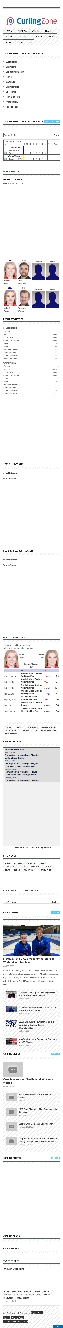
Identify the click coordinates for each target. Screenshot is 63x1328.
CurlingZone (36, 1313)
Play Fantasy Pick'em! (42, 847)
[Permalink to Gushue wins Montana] (11, 1126)
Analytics (38, 36)
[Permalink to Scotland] (11, 1008)
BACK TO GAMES (13, 171)
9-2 (57, 676)
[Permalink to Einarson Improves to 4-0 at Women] (11, 1097)
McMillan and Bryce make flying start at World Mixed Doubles (28, 960)
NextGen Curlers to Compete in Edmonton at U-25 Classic (38, 1041)
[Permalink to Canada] (11, 994)
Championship (12, 86)
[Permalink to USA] (11, 1023)
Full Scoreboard (22, 847)
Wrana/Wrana (14, 156)
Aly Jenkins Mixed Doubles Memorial (29, 698)
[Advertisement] (31, 226)
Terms (6, 1317)
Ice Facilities (24, 42)
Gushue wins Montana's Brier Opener (36, 1123)
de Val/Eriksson (15, 147)
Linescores (11, 91)
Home (9, 30)
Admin (56, 135)
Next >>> (56, 901)
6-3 (57, 711)
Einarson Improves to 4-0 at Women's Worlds (36, 1096)
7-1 (57, 693)
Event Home (11, 61)
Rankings (22, 30)
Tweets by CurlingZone (13, 1268)
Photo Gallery (12, 101)
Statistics (10, 866)
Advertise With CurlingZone (16, 1321)
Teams (48, 30)
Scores (10, 36)
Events (36, 30)
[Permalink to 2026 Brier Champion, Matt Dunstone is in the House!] (11, 1111)
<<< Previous (10, 901)
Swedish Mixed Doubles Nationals (31, 704)
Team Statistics (13, 96)
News (52, 36)
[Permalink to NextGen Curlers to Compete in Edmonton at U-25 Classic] (11, 1041)
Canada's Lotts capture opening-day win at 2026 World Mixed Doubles (37, 994)
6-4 (57, 699)
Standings (10, 81)
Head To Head (12, 106)
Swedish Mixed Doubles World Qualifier (31, 674)
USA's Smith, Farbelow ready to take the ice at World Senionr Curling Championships (37, 1024)
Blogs (9, 42)
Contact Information (15, 71)
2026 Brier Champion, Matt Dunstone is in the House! (38, 1111)
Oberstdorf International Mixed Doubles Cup (31, 709)
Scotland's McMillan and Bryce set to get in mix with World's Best (37, 1009)
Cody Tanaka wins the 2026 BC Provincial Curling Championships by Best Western (38, 1140)
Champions (11, 66)
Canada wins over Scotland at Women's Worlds (28, 1081)
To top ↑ (57, 1326)
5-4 (57, 705)
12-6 (57, 687)
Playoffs (35, 755)
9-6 (57, 681)
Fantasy (23, 36)
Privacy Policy (17, 1317)
